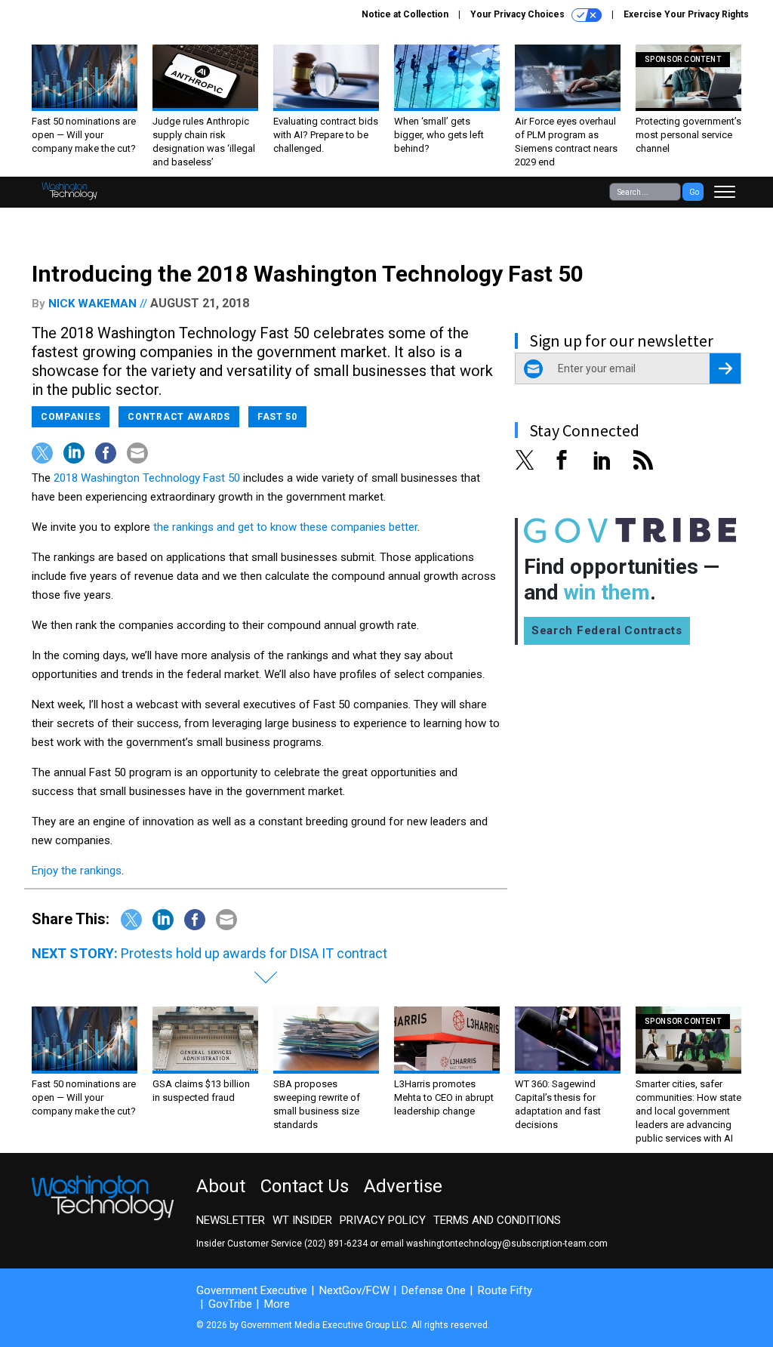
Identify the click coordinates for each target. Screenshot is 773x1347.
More (277, 1304)
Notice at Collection (405, 14)
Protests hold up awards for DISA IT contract (254, 953)
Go (694, 192)
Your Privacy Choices (518, 14)
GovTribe (230, 1304)
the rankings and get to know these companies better (285, 527)
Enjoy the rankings (77, 870)
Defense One (434, 1290)
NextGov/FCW (354, 1290)
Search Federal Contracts (606, 630)
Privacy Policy (383, 1220)
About (220, 1186)
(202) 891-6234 (336, 1243)
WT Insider (302, 1220)
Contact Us (304, 1186)
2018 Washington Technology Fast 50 (147, 478)
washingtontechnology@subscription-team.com (507, 1243)
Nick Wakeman (92, 303)
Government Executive (251, 1290)
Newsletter (230, 1220)
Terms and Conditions (497, 1220)
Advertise (403, 1186)
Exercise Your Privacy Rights (686, 14)
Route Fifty (505, 1290)
